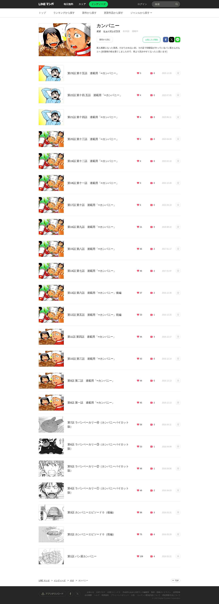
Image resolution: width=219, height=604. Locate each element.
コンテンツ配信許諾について (149, 595)
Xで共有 (171, 39)
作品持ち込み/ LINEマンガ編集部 (136, 592)
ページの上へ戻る (175, 580)
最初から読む (104, 40)
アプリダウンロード (52, 594)
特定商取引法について (171, 595)
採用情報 (176, 592)
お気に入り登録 (151, 40)
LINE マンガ (46, 3)
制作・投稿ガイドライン (161, 592)
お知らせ (90, 592)
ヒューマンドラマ (111, 31)
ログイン (142, 4)
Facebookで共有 (165, 39)
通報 (178, 73)
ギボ (99, 31)
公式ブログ (101, 592)
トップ (42, 13)
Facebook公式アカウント (70, 594)
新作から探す (89, 13)
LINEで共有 (177, 39)
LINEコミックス (114, 592)
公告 (133, 595)
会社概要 (88, 595)
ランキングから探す (64, 13)
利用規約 (105, 595)
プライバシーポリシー (120, 595)
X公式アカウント (77, 594)
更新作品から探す (113, 13)
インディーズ (60, 580)
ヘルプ (97, 595)
